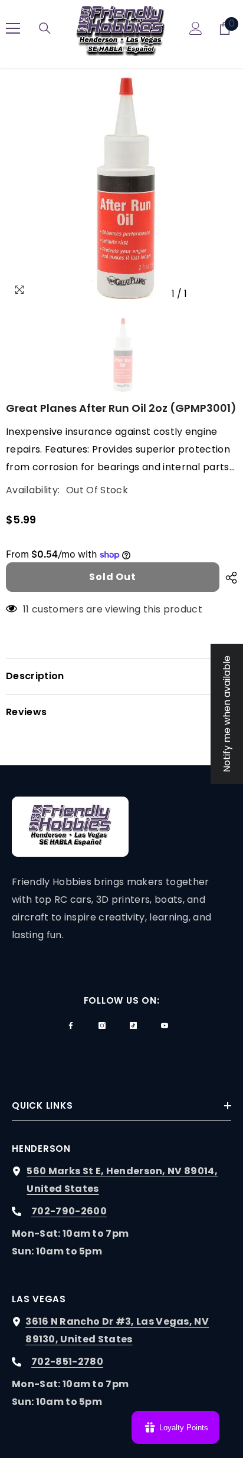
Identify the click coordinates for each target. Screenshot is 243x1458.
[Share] (228, 577)
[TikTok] (133, 1025)
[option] (121, 189)
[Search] (45, 28)
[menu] (13, 28)
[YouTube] (164, 1025)
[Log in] (195, 28)
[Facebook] (71, 1025)
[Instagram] (102, 1025)
